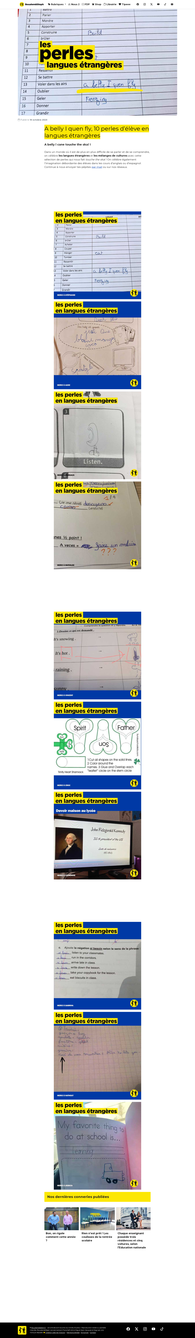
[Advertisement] (97, 191)
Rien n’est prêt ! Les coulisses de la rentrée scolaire (97, 1237)
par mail (97, 166)
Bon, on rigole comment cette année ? (61, 1237)
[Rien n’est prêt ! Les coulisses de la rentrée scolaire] (97, 1218)
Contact (93, 1333)
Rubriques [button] (57, 4)
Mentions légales (73, 1333)
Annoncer (85, 1333)
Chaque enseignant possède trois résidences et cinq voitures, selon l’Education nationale (132, 1240)
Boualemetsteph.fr (38, 1328)
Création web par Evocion (55, 1333)
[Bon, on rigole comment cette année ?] (61, 1218)
